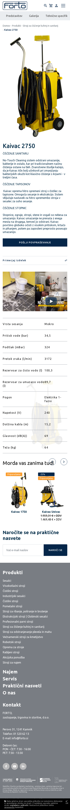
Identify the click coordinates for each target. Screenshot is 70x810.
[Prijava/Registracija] (56, 5)
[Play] (51, 301)
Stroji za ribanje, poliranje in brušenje (25, 611)
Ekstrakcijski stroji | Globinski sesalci (25, 616)
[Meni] (63, 6)
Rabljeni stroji (11, 652)
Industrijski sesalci (14, 596)
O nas (9, 692)
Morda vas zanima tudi (28, 463)
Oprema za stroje (13, 647)
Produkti (16, 25)
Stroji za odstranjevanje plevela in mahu (27, 631)
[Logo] (15, 5)
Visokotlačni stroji (14, 585)
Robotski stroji (12, 642)
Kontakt (12, 704)
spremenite (9, 807)
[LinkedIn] (23, 766)
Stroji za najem (12, 662)
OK (67, 803)
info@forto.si (20, 738)
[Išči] (45, 5)
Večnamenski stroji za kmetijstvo (23, 636)
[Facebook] (6, 766)
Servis (10, 678)
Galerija (34, 15)
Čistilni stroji (10, 590)
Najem (10, 671)
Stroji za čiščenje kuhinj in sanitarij (40, 25)
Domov (6, 25)
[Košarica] (51, 5)
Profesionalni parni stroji (18, 621)
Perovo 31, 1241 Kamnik (17, 729)
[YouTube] (14, 766)
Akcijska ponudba (14, 657)
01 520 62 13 (21, 733)
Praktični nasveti (22, 685)
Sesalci (7, 580)
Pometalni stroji (12, 606)
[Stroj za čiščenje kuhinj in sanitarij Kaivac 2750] (35, 86)
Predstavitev (14, 15)
